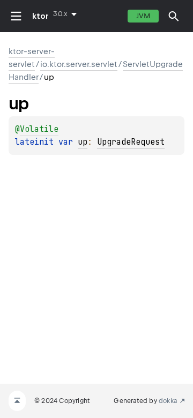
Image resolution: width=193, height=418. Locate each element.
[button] (173, 16)
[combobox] (67, 14)
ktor (40, 16)
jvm (143, 16)
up (82, 142)
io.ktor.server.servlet (78, 64)
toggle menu (16, 16)
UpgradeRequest (131, 142)
